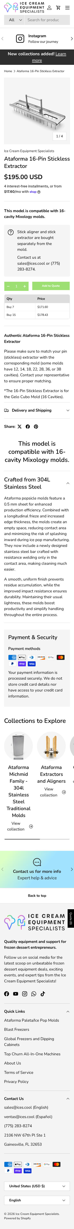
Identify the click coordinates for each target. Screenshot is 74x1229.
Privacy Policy (16, 1081)
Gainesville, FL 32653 (23, 1144)
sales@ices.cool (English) (26, 1107)
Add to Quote (51, 286)
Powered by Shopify (17, 1218)
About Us (12, 1063)
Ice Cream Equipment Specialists (29, 151)
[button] (58, 7)
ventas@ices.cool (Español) (28, 1117)
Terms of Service (18, 1072)
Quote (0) (71, 918)
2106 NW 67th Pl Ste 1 (25, 1135)
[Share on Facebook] (28, 426)
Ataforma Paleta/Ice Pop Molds (31, 1020)
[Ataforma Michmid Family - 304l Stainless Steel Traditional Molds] (18, 746)
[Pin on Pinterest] (36, 426)
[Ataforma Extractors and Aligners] (51, 746)
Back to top (37, 895)
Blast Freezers (16, 1029)
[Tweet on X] (19, 426)
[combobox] (37, 20)
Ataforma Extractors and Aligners (51, 774)
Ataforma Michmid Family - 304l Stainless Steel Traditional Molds (18, 791)
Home (8, 71)
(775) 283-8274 (18, 1126)
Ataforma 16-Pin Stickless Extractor (40, 71)
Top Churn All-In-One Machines (32, 1054)
